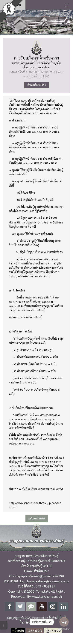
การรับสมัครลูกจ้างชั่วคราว (36, 57)
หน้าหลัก (14, 5)
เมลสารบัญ (35, 630)
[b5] (36, 21)
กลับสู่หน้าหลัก (36, 518)
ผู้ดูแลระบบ (53, 630)
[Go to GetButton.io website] (64, 629)
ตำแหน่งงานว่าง (36, 85)
